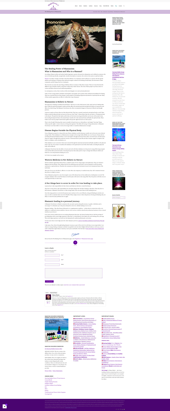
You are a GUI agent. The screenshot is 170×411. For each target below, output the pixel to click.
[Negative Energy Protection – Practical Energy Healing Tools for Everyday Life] (169, 205)
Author (47, 292)
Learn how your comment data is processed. (74, 284)
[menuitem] (76, 6)
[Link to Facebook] (116, 409)
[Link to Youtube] (124, 409)
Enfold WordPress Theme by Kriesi (71, 407)
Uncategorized (48, 394)
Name (62, 254)
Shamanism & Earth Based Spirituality (112, 324)
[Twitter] (49, 303)
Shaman (47, 78)
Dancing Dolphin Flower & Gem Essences (55, 378)
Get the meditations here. (81, 303)
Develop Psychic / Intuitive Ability (111, 327)
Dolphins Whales (49, 383)
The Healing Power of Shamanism (53, 11)
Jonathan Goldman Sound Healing (53, 385)
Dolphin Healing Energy (108, 318)
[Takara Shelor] (48, 299)
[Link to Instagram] (118, 409)
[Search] (124, 6)
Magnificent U (70, 296)
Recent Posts (53, 292)
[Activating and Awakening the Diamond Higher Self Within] (1, 205)
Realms (46, 390)
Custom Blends (48, 380)
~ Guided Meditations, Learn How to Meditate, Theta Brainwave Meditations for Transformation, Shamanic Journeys (84, 339)
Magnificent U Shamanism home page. (84, 238)
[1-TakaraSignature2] (75, 234)
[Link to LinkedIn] (122, 409)
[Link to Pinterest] (120, 409)
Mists (46, 388)
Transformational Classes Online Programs (55, 392)
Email (62, 259)
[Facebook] (47, 303)
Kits (46, 387)
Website (62, 264)
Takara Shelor (56, 295)
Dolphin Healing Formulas (51, 381)
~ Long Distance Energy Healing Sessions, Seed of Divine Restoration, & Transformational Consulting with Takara (84, 320)
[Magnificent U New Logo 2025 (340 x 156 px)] (53, 6)
